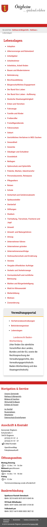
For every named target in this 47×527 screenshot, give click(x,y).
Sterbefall (11, 204)
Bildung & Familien (11, 399)
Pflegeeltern (12, 180)
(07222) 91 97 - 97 (11, 441)
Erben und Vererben (16, 104)
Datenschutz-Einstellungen (15, 417)
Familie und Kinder (15, 113)
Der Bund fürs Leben (16, 89)
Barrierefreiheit (16, 519)
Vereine (10, 261)
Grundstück (12, 156)
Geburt (10, 133)
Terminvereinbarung (12, 483)
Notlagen (11, 161)
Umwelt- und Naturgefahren (19, 232)
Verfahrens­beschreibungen (23, 321)
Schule (10, 190)
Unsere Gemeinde (11, 394)
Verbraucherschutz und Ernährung (22, 256)
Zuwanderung (13, 303)
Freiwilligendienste (15, 123)
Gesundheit (12, 142)
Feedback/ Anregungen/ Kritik (31, 519)
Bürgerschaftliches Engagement (21, 85)
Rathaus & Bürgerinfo (20, 30)
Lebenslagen (16, 330)
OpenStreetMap (10, 447)
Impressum (6, 521)
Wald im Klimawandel (16, 288)
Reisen (10, 185)
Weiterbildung (13, 293)
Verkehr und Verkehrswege (19, 270)
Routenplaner (10, 412)
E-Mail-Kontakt (10, 444)
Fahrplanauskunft (11, 450)
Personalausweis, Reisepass (19, 176)
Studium (10, 214)
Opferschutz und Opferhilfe (19, 166)
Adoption (11, 46)
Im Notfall (8, 409)
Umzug (10, 237)
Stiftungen (11, 209)
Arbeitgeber (12, 56)
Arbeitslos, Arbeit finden (17, 65)
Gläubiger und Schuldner (18, 152)
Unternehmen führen (16, 242)
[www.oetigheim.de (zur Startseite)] (23, 12)
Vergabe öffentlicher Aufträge (20, 265)
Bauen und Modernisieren (18, 70)
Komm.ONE (34, 524)
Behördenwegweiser (20, 326)
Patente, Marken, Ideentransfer (20, 171)
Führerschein (13, 128)
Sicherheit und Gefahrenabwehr (21, 195)
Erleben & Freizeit (11, 405)
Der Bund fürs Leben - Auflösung (21, 94)
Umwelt (10, 227)
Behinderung (12, 75)
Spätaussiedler (13, 200)
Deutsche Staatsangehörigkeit (20, 99)
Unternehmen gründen (17, 246)
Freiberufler (12, 118)
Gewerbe (11, 147)
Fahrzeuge (12, 109)
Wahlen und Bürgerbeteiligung (20, 283)
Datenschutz (6, 519)
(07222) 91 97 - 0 (11, 438)
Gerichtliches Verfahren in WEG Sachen (24, 137)
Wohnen (10, 298)
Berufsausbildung (15, 80)
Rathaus (33, 30)
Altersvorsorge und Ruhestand (20, 51)
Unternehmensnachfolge (18, 251)
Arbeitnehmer (13, 61)
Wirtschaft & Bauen (12, 402)
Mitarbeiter (8, 415)
